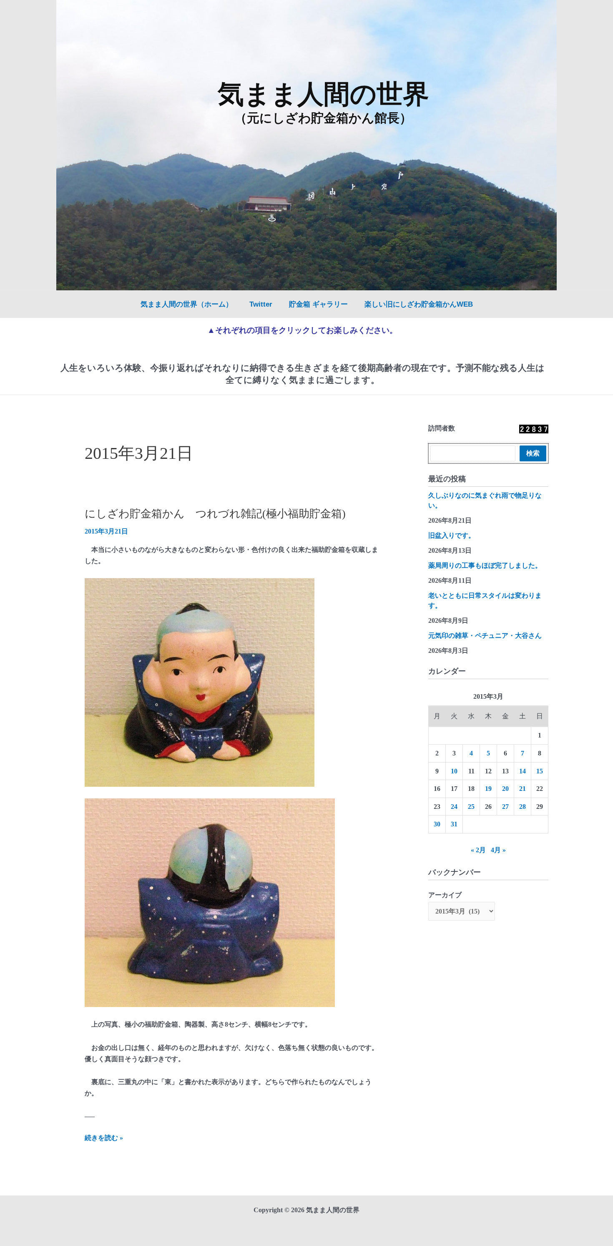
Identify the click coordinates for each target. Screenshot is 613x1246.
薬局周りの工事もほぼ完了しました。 (485, 565)
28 (522, 806)
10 (454, 771)
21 (522, 788)
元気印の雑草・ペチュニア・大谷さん (485, 635)
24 (454, 806)
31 (454, 824)
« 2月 (478, 849)
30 (437, 824)
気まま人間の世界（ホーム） (187, 304)
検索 (533, 453)
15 (539, 771)
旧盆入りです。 (451, 535)
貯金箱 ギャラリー (318, 304)
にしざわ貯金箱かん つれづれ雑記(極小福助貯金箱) (215, 514)
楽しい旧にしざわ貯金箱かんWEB (418, 304)
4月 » (498, 849)
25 (471, 806)
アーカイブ (445, 895)
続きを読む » (104, 1138)
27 (505, 806)
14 (522, 771)
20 (505, 788)
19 (488, 788)
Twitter (260, 304)
